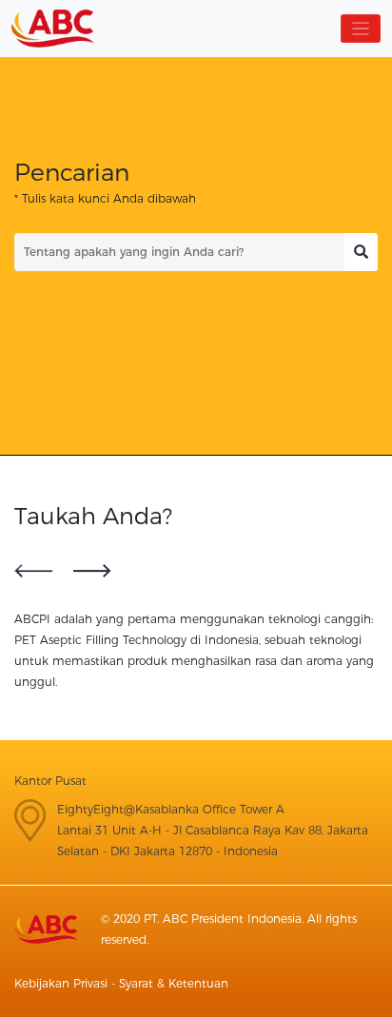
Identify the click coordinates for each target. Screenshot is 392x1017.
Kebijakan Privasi (61, 983)
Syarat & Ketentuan (173, 983)
